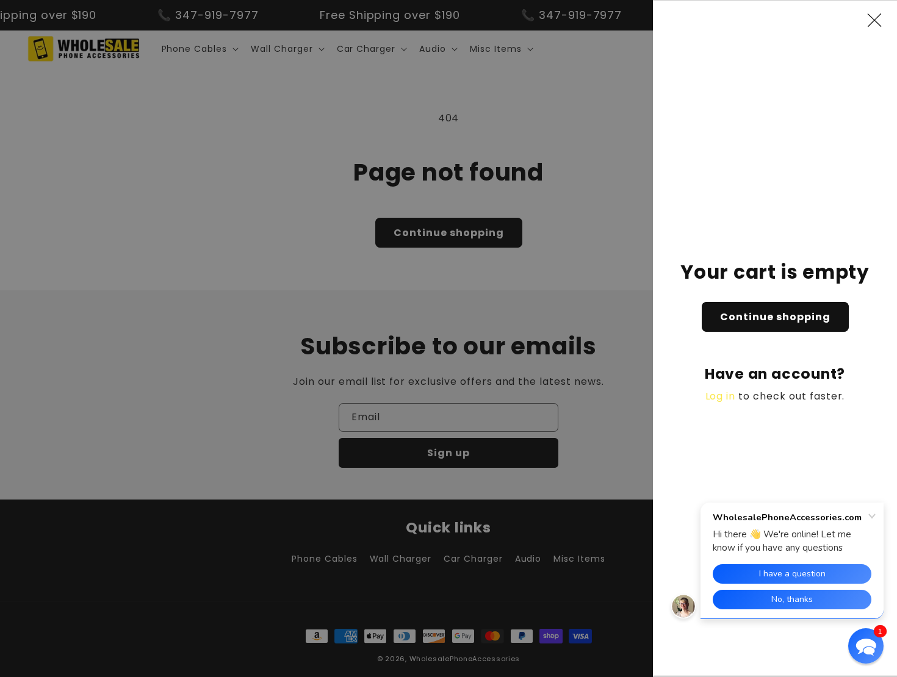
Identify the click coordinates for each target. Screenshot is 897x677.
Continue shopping (775, 317)
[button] (866, 646)
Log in (720, 396)
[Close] (880, 20)
